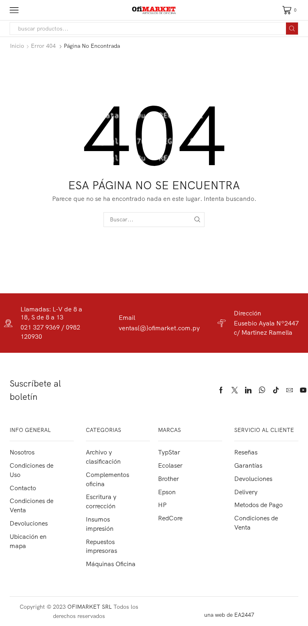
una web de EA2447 (229, 614)
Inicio (17, 45)
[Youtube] (303, 390)
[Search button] (292, 29)
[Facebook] (221, 390)
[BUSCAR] (197, 219)
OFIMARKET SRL (89, 606)
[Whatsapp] (262, 390)
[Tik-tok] (276, 390)
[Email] (289, 390)
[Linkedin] (248, 390)
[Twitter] (234, 390)
